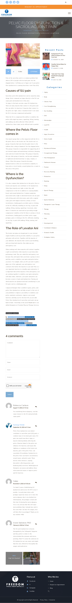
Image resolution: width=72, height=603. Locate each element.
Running (46, 181)
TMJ (45, 218)
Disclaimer (52, 600)
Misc (45, 143)
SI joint (22, 325)
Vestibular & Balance (50, 228)
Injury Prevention (49, 134)
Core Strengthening (50, 106)
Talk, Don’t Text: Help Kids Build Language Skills (57, 75)
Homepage (28, 30)
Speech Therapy (48, 190)
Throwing (46, 214)
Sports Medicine (49, 200)
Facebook (32, 581)
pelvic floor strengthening (17, 321)
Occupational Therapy (50, 153)
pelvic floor (11, 319)
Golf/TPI (46, 125)
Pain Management (49, 157)
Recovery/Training (49, 172)
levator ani (29, 317)
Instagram (32, 588)
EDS (45, 115)
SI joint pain (31, 325)
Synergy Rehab (18, 425)
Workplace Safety (49, 237)
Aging (46, 92)
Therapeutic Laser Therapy (52, 204)
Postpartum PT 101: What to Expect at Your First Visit (58, 55)
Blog (51, 588)
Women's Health (42, 30)
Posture (46, 167)
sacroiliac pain (12, 325)
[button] (57, 591)
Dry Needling (48, 111)
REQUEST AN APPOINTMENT (36, 7)
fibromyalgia (47, 120)
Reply (36, 406)
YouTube (32, 591)
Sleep (45, 186)
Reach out (32, 302)
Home (51, 581)
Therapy (46, 209)
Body (45, 97)
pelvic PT (28, 323)
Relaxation (47, 176)
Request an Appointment (57, 584)
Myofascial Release (50, 148)
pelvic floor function (25, 319)
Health (46, 129)
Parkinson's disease (50, 162)
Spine (45, 195)
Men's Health (48, 139)
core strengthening (16, 317)
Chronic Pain (48, 101)
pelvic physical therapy (15, 323)
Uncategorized (48, 223)
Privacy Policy (44, 600)
